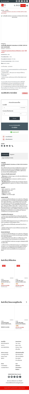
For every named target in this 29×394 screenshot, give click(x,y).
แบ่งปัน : (3, 144)
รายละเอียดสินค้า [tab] (5, 154)
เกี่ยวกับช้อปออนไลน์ (20, 352)
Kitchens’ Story (19, 347)
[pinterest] (9, 146)
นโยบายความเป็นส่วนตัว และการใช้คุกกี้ (14, 381)
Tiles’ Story (18, 343)
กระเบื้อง (6, 10)
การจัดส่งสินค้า (4, 365)
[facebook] (17, 1)
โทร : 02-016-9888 (5, 1)
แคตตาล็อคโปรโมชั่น (5, 347)
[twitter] (4, 146)
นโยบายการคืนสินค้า (20, 356)
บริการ (2, 363)
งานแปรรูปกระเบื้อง (4, 354)
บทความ (2, 345)
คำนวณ (14, 118)
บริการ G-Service (4, 352)
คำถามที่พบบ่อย (19, 360)
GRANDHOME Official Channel (14, 374)
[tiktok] (27, 1)
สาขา (17, 363)
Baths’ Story (18, 345)
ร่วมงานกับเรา (18, 367)
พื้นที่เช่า (2, 358)
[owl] (26, 302)
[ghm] (3, 5)
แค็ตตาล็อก (18, 349)
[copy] (12, 146)
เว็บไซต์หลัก (23, 5)
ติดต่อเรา (17, 369)
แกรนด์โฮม (3, 341)
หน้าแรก (2, 10)
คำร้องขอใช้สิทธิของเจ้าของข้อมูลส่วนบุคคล (14, 383)
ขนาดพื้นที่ (5, 105)
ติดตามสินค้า (18, 358)
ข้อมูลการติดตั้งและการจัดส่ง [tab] (7, 158)
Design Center (4, 356)
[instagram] (22, 1)
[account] (17, 6)
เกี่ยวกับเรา (18, 365)
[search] (14, 5)
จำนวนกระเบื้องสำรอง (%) (8, 111)
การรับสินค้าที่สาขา (5, 367)
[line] (24, 1)
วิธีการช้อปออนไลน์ (19, 354)
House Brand (18, 341)
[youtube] (19, 1)
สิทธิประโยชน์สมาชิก (5, 343)
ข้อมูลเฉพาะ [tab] (12, 154)
